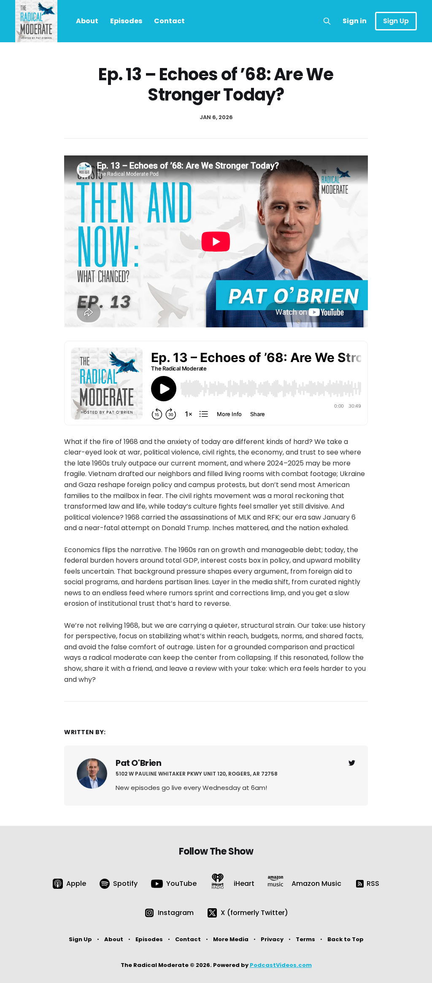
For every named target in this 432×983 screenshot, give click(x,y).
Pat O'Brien (139, 763)
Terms (305, 939)
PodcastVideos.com (281, 965)
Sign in (355, 21)
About (87, 21)
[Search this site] (327, 21)
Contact (169, 21)
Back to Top (345, 939)
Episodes (126, 21)
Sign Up (396, 21)
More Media (230, 939)
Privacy (272, 939)
